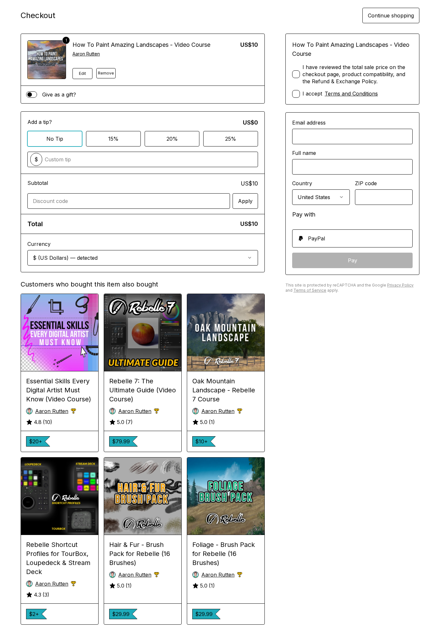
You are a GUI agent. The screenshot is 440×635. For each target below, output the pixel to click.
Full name (304, 153)
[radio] (352, 238)
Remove (106, 73)
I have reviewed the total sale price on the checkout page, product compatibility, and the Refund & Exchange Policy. (353, 74)
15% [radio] (113, 139)
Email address (309, 122)
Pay (352, 260)
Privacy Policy (400, 285)
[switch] (31, 94)
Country (302, 183)
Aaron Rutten (86, 53)
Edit (82, 73)
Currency (39, 244)
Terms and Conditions (351, 93)
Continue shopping (391, 15)
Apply (245, 201)
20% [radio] (172, 139)
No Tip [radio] (54, 139)
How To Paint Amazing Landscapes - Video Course (141, 44)
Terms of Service (309, 290)
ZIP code (366, 183)
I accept (340, 93)
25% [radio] (230, 139)
